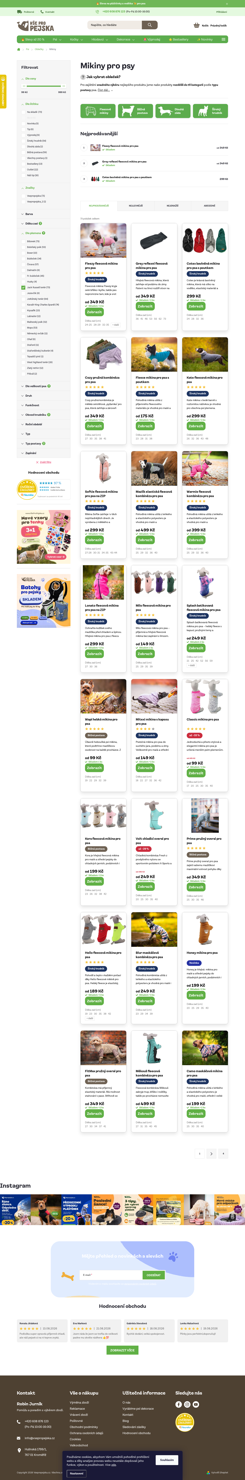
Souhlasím (167, 1460)
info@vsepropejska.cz (40, 1438)
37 (100, 1126)
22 (90, 780)
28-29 (97, 325)
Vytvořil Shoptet (219, 1472)
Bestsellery (34, 164)
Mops (32, 327)
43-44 (113, 552)
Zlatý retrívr (35, 368)
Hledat (150, 25)
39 (151, 666)
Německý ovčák (37, 333)
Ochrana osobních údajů (86, 1433)
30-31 (96, 552)
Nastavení (76, 1474)
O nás (126, 1402)
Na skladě (34, 112)
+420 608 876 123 (37, 1421)
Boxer (31, 253)
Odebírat (154, 1275)
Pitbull (31, 373)
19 (86, 780)
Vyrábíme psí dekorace (138, 1408)
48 (206, 438)
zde (113, 1465)
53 (150, 319)
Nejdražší (172, 206)
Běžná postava (36, 152)
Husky (31, 281)
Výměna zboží (79, 1402)
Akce (31, 117)
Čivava (32, 264)
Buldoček (34, 258)
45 (155, 1126)
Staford (32, 345)
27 (86, 438)
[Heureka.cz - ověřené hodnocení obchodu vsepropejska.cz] (43, 489)
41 (141, 319)
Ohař (31, 339)
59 (211, 661)
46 (146, 319)
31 (146, 438)
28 (192, 319)
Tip (30, 129)
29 (141, 552)
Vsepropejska (35, 196)
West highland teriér (39, 362)
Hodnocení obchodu (122, 1305)
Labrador (33, 316)
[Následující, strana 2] (211, 1154)
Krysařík (33, 310)
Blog (125, 1421)
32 (197, 319)
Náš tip (32, 175)
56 (155, 319)
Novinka (32, 123)
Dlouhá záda (34, 146)
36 (137, 319)
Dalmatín (33, 270)
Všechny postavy (37, 158)
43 (202, 438)
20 (192, 786)
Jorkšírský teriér (37, 299)
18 (137, 780)
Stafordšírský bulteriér (40, 350)
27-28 (88, 552)
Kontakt (49, 12)
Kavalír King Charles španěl (42, 304)
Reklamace (77, 1408)
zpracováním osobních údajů (140, 1284)
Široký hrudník (36, 140)
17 (188, 786)
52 (201, 661)
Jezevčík (33, 293)
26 (188, 438)
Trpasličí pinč (35, 356)
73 (164, 319)
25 (137, 552)
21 (188, 661)
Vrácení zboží (79, 1414)
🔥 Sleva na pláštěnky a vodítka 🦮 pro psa (120, 3)
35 (95, 438)
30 (91, 438)
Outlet (32, 169)
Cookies (75, 1439)
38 (100, 438)
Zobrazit (94, 311)
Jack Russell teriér (38, 287)
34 (146, 1014)
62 (160, 319)
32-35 (105, 325)
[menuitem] (33, 39)
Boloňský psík (36, 247)
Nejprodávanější (99, 206)
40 (155, 552)
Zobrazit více (122, 1350)
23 (137, 438)
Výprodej (33, 135)
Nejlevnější (136, 206)
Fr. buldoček (35, 276)
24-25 (88, 325)
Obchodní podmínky (84, 1427)
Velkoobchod (79, 1445)
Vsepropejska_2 (36, 201)
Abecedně (209, 206)
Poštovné (29, 12)
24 (188, 319)
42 (197, 661)
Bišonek (33, 241)
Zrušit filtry (45, 462)
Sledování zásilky (134, 1427)
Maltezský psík (36, 322)
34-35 (105, 552)
